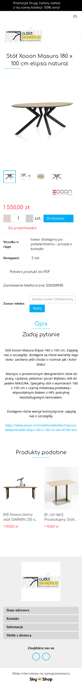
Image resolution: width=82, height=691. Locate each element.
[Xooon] (62, 192)
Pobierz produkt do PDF (30, 272)
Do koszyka (56, 218)
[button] (73, 16)
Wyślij (37, 308)
